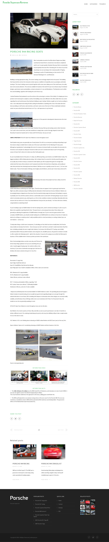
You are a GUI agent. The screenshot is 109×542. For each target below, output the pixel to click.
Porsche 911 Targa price (41, 500)
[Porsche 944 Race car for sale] (87, 507)
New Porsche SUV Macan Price (87, 39)
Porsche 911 (77, 124)
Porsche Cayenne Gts (79, 148)
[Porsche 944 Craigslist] (53, 451)
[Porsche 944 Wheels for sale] (82, 512)
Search (103, 4)
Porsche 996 (77, 175)
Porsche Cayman (78, 171)
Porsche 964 (77, 182)
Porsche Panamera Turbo (80, 114)
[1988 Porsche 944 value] (87, 512)
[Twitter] (15, 418)
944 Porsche (24, 55)
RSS (59, 511)
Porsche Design (78, 144)
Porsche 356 (77, 151)
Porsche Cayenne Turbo (80, 154)
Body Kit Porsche (78, 120)
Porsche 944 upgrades (85, 32)
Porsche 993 (77, 165)
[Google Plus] (19, 418)
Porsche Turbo (77, 134)
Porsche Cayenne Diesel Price (42, 507)
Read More (16, 479)
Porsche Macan (77, 107)
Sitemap (60, 507)
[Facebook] (11, 418)
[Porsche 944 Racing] (25, 451)
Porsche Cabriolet (78, 188)
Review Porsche (78, 178)
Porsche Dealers (78, 137)
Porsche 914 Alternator (86, 53)
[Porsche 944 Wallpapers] (93, 502)
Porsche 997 (77, 131)
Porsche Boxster (78, 117)
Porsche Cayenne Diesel (80, 127)
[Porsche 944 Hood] (93, 507)
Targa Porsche (77, 141)
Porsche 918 (77, 110)
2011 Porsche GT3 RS (85, 26)
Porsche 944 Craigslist (51, 464)
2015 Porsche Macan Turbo (86, 73)
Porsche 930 (77, 158)
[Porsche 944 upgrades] (82, 507)
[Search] (97, 14)
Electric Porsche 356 (85, 80)
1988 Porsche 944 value (85, 46)
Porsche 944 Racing (21, 464)
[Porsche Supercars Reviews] (14, 2)
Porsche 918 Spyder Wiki (86, 66)
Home (86, 4)
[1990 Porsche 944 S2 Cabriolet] (93, 512)
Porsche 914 (77, 168)
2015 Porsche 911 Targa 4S (41, 520)
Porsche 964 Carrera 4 (40, 511)
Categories (93, 4)
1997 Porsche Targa (40, 523)
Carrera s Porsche (85, 60)
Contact (60, 504)
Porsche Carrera (78, 161)
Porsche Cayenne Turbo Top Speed (41, 515)
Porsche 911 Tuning (40, 504)
